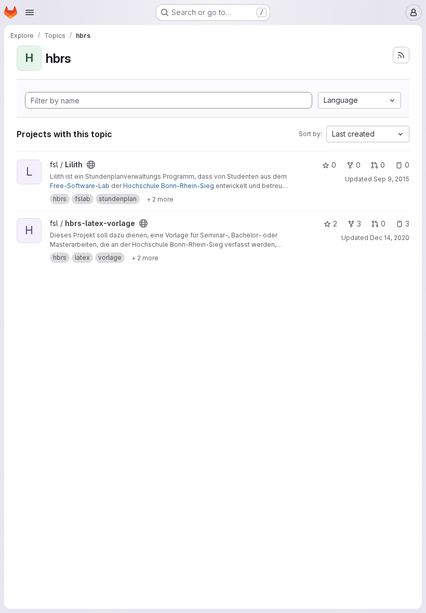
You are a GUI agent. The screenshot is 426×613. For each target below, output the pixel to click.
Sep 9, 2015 (391, 179)
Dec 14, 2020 (389, 238)
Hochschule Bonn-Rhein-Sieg (168, 186)
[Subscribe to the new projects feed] (401, 55)
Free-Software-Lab (80, 186)
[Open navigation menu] (29, 12)
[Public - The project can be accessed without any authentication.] (91, 165)
